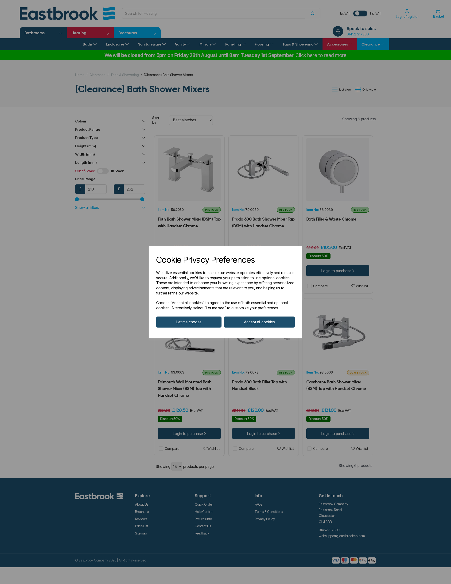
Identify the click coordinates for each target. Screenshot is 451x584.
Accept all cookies (259, 322)
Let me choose (189, 322)
